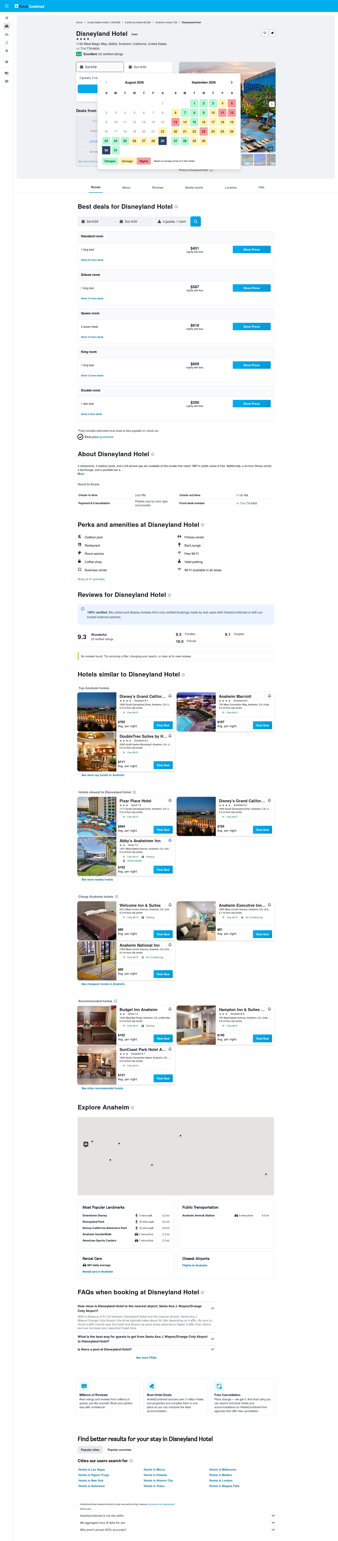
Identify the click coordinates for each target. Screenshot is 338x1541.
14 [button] (153, 122)
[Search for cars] (7, 34)
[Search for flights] (7, 18)
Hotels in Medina (220, 1475)
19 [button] (134, 131)
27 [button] (144, 141)
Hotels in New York (90, 1480)
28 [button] (153, 141)
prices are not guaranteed (161, 1504)
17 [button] (115, 131)
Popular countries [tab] (119, 1450)
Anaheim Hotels (164, 22)
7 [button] (153, 112)
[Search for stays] (7, 26)
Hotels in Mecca (154, 1469)
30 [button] (106, 150)
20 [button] (144, 131)
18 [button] (125, 131)
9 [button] (106, 122)
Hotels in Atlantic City (158, 1480)
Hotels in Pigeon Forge (93, 1475)
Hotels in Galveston (91, 1486)
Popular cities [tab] (90, 1450)
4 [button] (125, 112)
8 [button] (163, 112)
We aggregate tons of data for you (102, 1523)
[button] (6, 6)
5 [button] (134, 112)
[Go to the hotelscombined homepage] (29, 6)
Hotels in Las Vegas (91, 1469)
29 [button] (162, 141)
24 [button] (115, 141)
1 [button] (163, 103)
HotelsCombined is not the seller (102, 1516)
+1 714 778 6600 (88, 48)
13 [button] (144, 122)
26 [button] (134, 141)
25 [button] (125, 141)
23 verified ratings (110, 54)
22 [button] (162, 131)
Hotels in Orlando (155, 1475)
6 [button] (144, 112)
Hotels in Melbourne (222, 1469)
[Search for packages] (7, 43)
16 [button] (106, 131)
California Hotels (134, 22)
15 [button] (162, 122)
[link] (102, 775)
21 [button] (153, 131)
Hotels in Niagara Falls (224, 1486)
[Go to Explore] (7, 51)
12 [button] (134, 122)
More (81, 474)
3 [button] (116, 112)
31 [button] (115, 150)
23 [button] (106, 141)
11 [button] (125, 122)
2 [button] (106, 112)
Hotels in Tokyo (154, 1486)
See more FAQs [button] (146, 1357)
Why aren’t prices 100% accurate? (103, 1530)
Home (79, 22)
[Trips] (7, 62)
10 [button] (115, 122)
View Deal (163, 725)
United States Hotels (98, 22)
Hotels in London (221, 1480)
